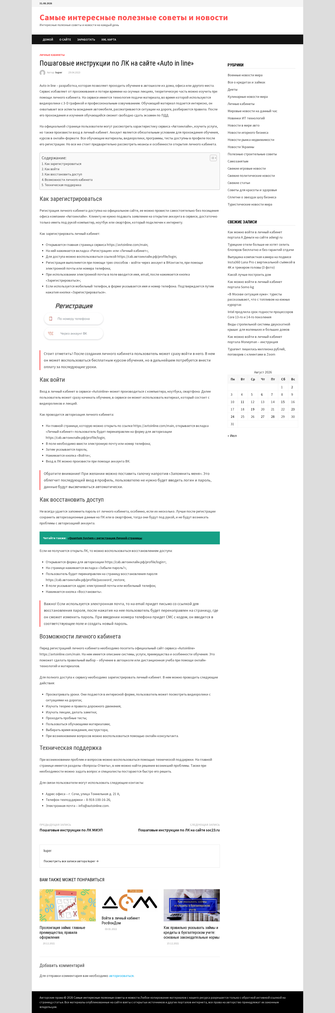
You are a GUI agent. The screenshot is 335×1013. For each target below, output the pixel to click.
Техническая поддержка (63, 185)
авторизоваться (121, 975)
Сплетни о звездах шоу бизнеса (252, 197)
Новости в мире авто (244, 125)
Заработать (86, 39)
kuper (58, 72)
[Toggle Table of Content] (211, 158)
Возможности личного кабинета (68, 180)
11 (242, 402)
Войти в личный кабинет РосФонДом (121, 920)
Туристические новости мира (250, 204)
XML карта (108, 39)
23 (293, 409)
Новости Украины (241, 147)
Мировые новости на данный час (252, 111)
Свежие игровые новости (247, 168)
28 (273, 416)
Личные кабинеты (52, 55)
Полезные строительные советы (252, 154)
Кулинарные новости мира (248, 96)
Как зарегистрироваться (63, 164)
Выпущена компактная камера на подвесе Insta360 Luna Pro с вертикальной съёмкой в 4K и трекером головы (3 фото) (261, 262)
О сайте (65, 39)
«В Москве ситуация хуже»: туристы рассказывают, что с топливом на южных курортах (259, 299)
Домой (48, 39)
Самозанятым (238, 161)
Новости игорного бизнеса (248, 132)
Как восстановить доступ (63, 174)
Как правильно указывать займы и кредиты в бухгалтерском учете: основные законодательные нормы (191, 932)
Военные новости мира (245, 75)
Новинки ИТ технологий (246, 118)
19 (252, 409)
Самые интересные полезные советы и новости (134, 17)
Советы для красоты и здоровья (252, 190)
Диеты (232, 89)
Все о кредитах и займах (246, 82)
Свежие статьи (239, 182)
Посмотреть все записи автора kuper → (71, 861)
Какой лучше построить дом (249, 274)
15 (283, 402)
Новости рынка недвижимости (251, 139)
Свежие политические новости (251, 175)
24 (232, 416)
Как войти (52, 169)
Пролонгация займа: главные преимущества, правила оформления (62, 932)
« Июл (232, 435)
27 (262, 416)
